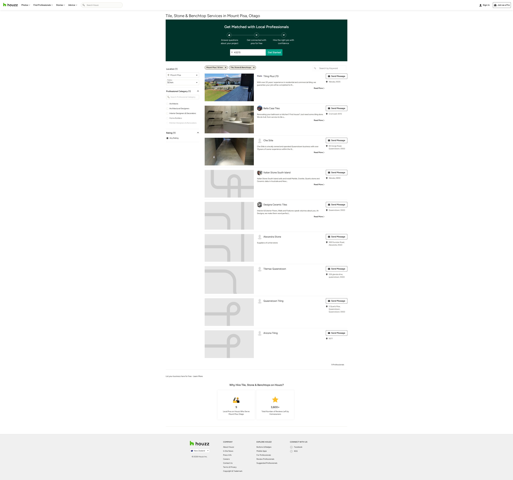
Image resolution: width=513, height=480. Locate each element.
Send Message (338, 76)
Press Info (227, 455)
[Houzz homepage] (10, 5)
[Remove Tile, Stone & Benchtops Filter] (254, 67)
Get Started (274, 52)
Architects (173, 104)
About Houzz (228, 447)
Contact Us (228, 463)
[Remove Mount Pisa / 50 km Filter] (225, 67)
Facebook (298, 447)
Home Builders (175, 118)
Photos (24, 5)
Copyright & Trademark (232, 471)
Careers (226, 459)
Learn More (198, 376)
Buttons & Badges (263, 447)
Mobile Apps (261, 451)
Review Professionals (265, 459)
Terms (225, 467)
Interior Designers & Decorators (182, 113)
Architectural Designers (179, 108)
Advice (71, 5)
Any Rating (174, 138)
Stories (59, 5)
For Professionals (263, 455)
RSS (296, 451)
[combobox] (102, 5)
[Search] (83, 5)
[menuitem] (26, 5)
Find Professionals (42, 5)
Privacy (233, 467)
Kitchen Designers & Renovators (183, 123)
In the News (228, 451)
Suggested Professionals (266, 463)
